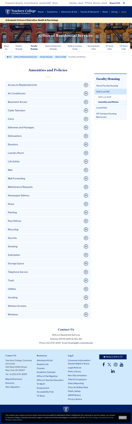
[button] (124, 3)
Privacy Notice (75, 399)
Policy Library (74, 371)
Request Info (115, 3)
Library (80, 3)
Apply (124, 12)
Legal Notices (74, 367)
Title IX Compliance (77, 379)
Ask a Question (12, 387)
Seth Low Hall (60, 57)
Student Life (42, 364)
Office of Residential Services (66, 36)
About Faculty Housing (107, 85)
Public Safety (74, 391)
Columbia (73, 3)
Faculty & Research (90, 12)
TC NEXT (41, 384)
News (105, 12)
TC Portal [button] (88, 3)
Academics (52, 12)
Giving (114, 12)
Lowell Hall (101, 108)
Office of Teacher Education (50, 380)
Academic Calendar (46, 372)
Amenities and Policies (108, 102)
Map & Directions (13, 379)
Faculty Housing (46, 57)
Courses (41, 368)
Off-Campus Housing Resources (106, 115)
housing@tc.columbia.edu (80, 343)
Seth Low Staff (104, 97)
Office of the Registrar (47, 376)
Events (104, 3)
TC (10, 57)
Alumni (55, 3)
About (41, 12)
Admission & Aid (69, 12)
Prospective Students (14, 3)
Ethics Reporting (76, 383)
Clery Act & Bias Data (78, 387)
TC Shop (41, 396)
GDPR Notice (74, 395)
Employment (43, 388)
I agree (122, 417)
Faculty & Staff (45, 3)
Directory (96, 3)
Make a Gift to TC (114, 357)
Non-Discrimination (77, 375)
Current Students (31, 3)
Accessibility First (45, 392)
